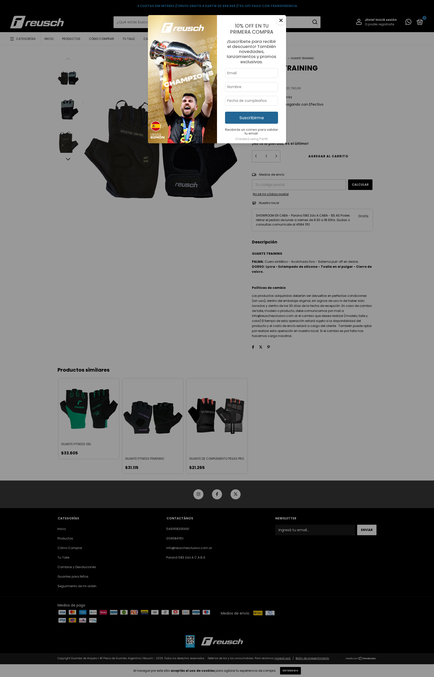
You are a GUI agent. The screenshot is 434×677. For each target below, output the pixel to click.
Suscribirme (251, 118)
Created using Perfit (251, 139)
